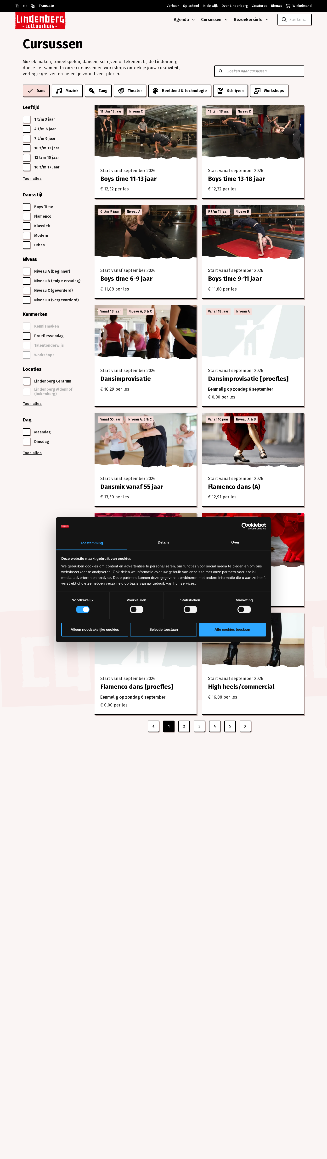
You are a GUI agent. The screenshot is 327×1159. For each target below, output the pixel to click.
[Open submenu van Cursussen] (225, 20)
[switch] (136, 609)
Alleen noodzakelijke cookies (95, 629)
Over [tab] (235, 542)
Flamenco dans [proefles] (136, 686)
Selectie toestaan (163, 629)
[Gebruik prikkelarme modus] (27, 5)
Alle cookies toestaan (232, 629)
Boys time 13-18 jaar (236, 179)
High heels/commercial (241, 686)
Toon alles (32, 178)
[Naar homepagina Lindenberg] (51, 19)
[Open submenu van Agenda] (192, 20)
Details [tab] (163, 542)
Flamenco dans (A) (234, 487)
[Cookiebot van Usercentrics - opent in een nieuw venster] (245, 526)
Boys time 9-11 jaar (235, 278)
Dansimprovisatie (125, 379)
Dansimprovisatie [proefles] (248, 379)
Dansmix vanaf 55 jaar (131, 487)
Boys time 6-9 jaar (126, 278)
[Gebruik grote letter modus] (19, 5)
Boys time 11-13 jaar (128, 179)
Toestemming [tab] (91, 543)
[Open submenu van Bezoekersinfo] (266, 20)
